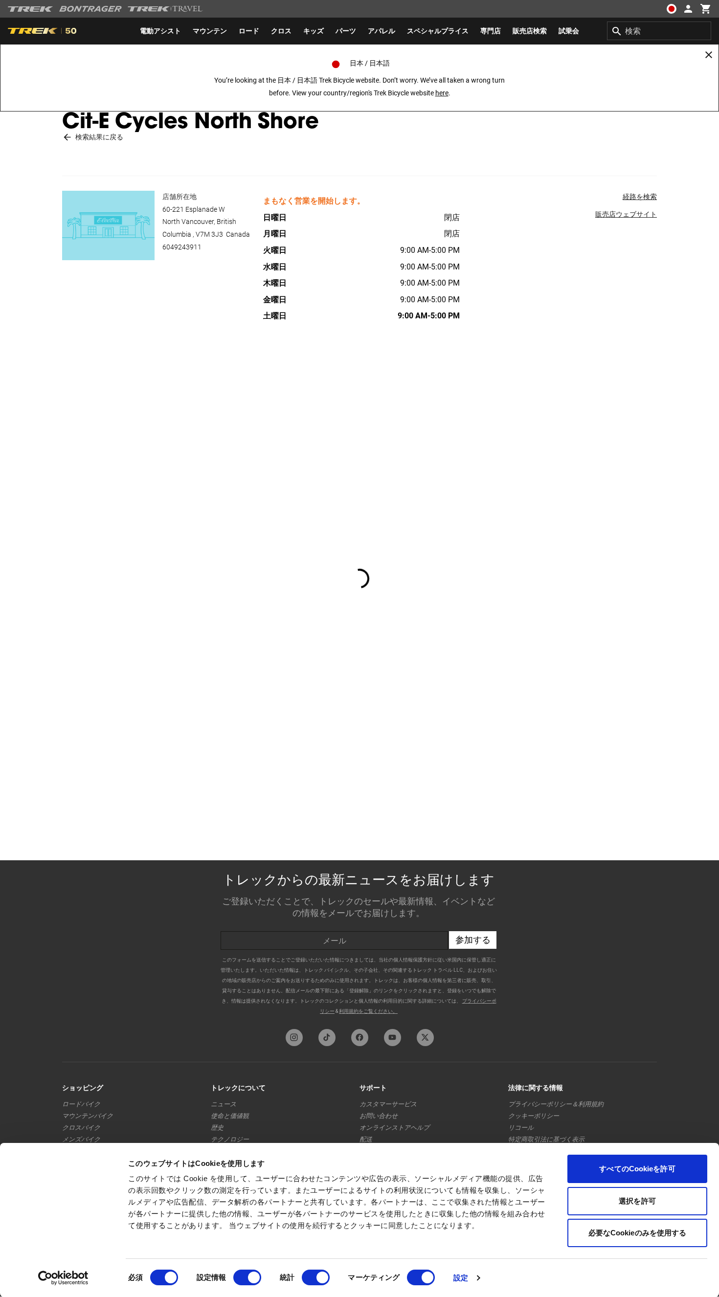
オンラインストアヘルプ (394, 1127)
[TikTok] (327, 1037)
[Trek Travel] (165, 9)
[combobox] (659, 31)
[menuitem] (160, 31)
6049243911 (182, 247)
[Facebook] (359, 1037)
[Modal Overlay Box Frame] (359, 942)
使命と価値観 (230, 1115)
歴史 (217, 1127)
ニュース (223, 1104)
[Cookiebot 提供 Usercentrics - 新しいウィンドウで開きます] (63, 1278)
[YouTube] (392, 1037)
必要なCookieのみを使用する (637, 1233)
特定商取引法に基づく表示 (546, 1139)
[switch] (247, 1277)
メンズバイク (81, 1139)
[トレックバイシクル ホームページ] (30, 9)
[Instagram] (294, 1037)
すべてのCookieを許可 (637, 1168)
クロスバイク (81, 1127)
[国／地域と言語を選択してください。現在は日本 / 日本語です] (671, 9)
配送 (366, 1139)
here (442, 93)
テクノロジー (230, 1139)
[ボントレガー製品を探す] (90, 9)
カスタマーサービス (388, 1104)
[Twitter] (425, 1037)
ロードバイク (81, 1104)
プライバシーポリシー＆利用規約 (556, 1104)
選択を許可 (637, 1201)
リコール (521, 1127)
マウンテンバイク (87, 1115)
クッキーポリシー (533, 1115)
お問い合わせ (379, 1115)
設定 (460, 1278)
